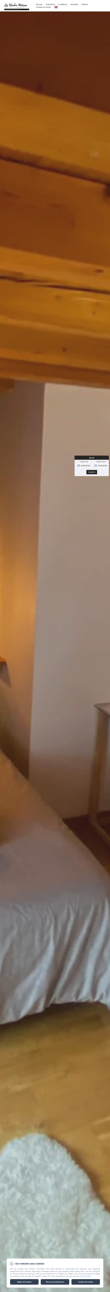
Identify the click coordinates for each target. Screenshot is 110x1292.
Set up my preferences (55, 1282)
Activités (74, 4)
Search (91, 472)
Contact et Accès (43, 7)
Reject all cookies (24, 1282)
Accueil (39, 4)
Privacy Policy (85, 1276)
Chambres (50, 4)
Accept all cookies (85, 1282)
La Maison (62, 4)
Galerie (84, 4)
